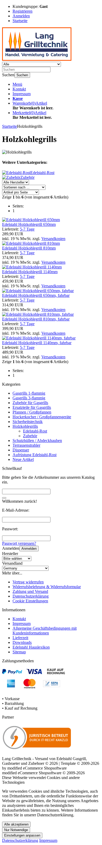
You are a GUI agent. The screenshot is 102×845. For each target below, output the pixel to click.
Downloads (22, 642)
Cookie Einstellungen (30, 601)
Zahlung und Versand (30, 591)
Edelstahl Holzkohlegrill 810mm (29, 248)
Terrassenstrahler (26, 445)
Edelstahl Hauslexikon (31, 647)
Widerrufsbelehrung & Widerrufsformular (47, 586)
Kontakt (19, 89)
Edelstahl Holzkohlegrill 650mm (29, 224)
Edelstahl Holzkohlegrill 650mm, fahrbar (36, 295)
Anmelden (29, 549)
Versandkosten (53, 238)
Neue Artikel (23, 459)
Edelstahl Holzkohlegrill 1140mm (30, 271)
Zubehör (30, 436)
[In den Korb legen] (4, 498)
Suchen (22, 75)
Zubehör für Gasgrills (30, 402)
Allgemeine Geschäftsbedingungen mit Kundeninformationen (45, 630)
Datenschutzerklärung (31, 596)
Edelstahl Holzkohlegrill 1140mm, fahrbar (36, 342)
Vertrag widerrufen (28, 582)
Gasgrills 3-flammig (29, 398)
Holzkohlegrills (25, 426)
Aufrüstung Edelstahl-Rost (34, 454)
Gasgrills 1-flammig (29, 393)
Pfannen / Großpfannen (32, 412)
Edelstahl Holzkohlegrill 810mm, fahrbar (36, 319)
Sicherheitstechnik (28, 421)
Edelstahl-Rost (35, 431)
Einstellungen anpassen (22, 835)
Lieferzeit (20, 637)
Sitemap (19, 652)
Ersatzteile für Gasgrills (32, 407)
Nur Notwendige (16, 830)
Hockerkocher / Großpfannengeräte (42, 417)
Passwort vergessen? (19, 543)
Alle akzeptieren (16, 824)
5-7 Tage (27, 229)
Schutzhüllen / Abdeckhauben (37, 440)
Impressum (22, 93)
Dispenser (21, 450)
